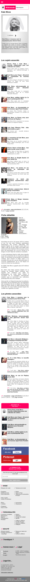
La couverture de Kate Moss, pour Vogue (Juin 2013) (18, 138)
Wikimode (10, 7)
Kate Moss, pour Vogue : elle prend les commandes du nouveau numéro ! (18, 76)
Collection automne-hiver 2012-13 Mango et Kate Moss (18, 189)
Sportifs (17, 518)
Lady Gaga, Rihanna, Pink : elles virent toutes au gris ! (18, 128)
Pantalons (3, 491)
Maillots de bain (5, 493)
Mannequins (19, 7)
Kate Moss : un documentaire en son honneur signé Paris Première (18, 108)
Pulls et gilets (4, 497)
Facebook (5, 551)
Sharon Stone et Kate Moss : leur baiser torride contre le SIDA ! (18, 148)
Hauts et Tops (19, 493)
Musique (3, 519)
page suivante (10, 211)
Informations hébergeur (7, 572)
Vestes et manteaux (6, 499)
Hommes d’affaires (20, 523)
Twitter (4, 553)
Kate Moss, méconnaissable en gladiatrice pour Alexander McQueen (18, 88)
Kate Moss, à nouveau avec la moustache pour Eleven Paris (18, 298)
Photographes (4, 518)
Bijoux (2, 502)
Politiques (18, 524)
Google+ (5, 555)
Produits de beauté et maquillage (6, 533)
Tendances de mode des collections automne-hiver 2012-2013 (18, 180)
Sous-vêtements (5, 494)
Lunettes (3, 504)
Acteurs (17, 514)
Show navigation (2, 2)
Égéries (3, 517)
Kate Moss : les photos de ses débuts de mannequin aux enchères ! (18, 169)
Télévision (18, 515)
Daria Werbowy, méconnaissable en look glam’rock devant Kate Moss (18, 318)
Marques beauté (5, 531)
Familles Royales (20, 522)
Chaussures (19, 504)
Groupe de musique (21, 517)
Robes (17, 491)
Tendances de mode (21, 488)
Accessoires (19, 502)
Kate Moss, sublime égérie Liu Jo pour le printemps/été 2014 (18, 98)
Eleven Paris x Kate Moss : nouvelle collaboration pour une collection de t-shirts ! (18, 65)
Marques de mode (5, 488)
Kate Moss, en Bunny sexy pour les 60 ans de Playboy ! (18, 118)
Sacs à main (4, 507)
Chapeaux (3, 506)
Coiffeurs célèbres (20, 520)
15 (13, 397)
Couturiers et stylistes (6, 514)
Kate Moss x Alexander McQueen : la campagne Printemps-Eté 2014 (18, 339)
